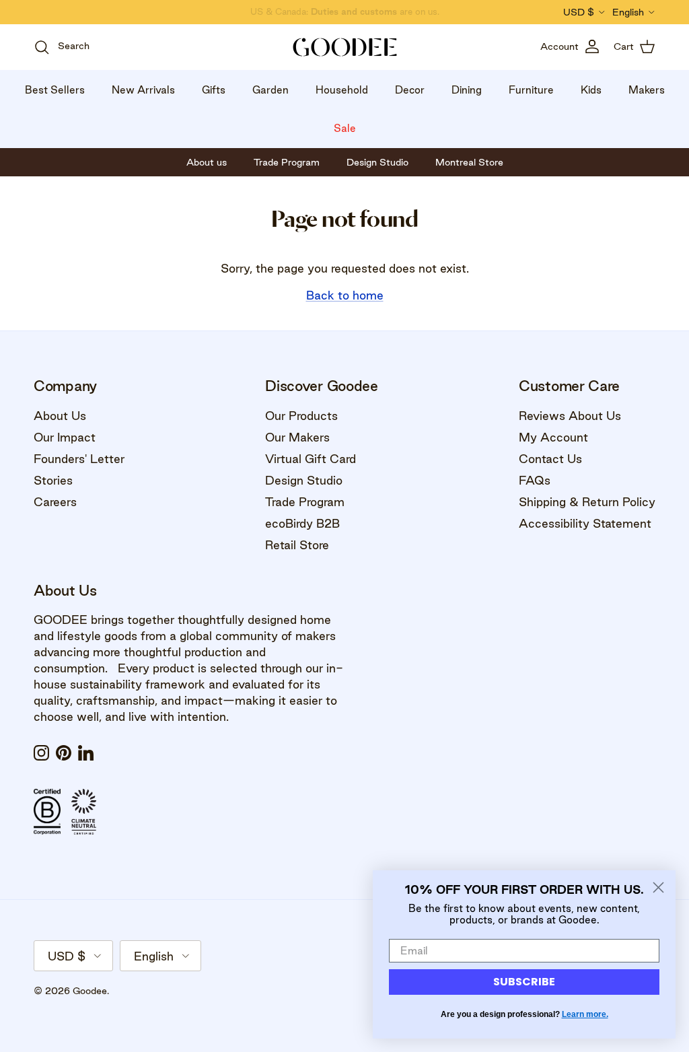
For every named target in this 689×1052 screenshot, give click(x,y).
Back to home (345, 295)
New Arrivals (143, 90)
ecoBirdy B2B (302, 523)
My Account (553, 437)
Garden (270, 90)
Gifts (213, 90)
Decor (410, 90)
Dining (466, 90)
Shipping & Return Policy (587, 501)
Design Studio (303, 480)
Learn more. (585, 1014)
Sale (345, 128)
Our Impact (65, 437)
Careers (55, 501)
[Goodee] (345, 47)
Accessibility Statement (585, 523)
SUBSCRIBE (524, 981)
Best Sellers (55, 90)
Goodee (90, 990)
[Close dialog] (658, 887)
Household (342, 90)
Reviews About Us (570, 415)
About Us (60, 415)
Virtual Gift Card (310, 458)
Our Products (301, 415)
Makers (646, 90)
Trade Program (304, 501)
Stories (53, 480)
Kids (591, 90)
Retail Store (297, 544)
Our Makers (297, 437)
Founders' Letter (79, 458)
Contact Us (550, 458)
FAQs (534, 480)
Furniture (531, 90)
